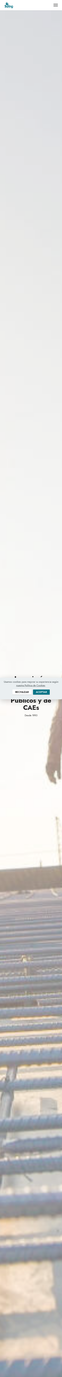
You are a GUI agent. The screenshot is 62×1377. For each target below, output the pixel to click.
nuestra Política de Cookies (30, 685)
